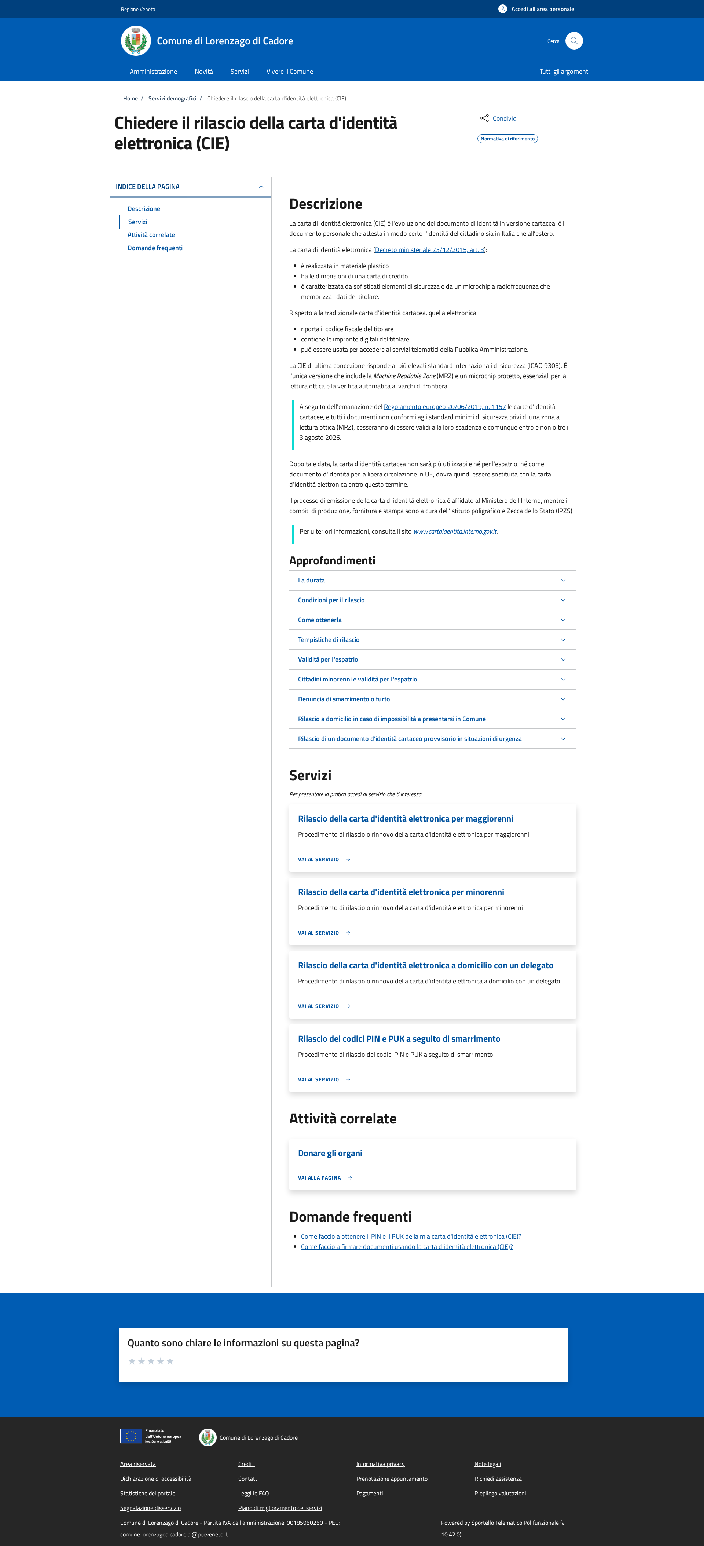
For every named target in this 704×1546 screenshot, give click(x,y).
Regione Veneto (138, 9)
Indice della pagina (148, 186)
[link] (326, 859)
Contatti (248, 1478)
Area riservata (138, 1463)
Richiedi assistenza (498, 1478)
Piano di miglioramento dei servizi (280, 1507)
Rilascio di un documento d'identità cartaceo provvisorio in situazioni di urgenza (410, 738)
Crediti (246, 1463)
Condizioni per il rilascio (331, 600)
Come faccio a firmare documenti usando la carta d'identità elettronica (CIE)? (407, 1246)
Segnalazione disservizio (150, 1507)
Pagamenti (369, 1493)
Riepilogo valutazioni (500, 1493)
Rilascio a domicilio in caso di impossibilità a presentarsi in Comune (392, 719)
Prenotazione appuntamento (392, 1478)
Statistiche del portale (147, 1493)
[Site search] (574, 41)
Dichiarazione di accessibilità (155, 1478)
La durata (311, 580)
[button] (536, 9)
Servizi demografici (172, 98)
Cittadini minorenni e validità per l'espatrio (357, 679)
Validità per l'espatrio (328, 659)
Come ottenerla (320, 620)
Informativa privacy (380, 1463)
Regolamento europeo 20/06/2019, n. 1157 (445, 407)
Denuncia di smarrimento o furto (344, 699)
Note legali (487, 1463)
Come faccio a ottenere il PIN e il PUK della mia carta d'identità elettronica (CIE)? (411, 1236)
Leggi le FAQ (253, 1493)
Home (130, 98)
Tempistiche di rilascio (329, 639)
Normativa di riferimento (508, 137)
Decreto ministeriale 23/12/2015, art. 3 (429, 250)
